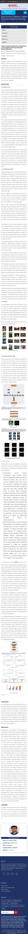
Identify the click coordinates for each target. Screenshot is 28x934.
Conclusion (4, 36)
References (4, 39)
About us (9, 900)
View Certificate (10, 56)
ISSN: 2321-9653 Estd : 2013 (8, 12)
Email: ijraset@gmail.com (13, 1)
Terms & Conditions (5, 891)
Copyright (4, 42)
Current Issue (5, 906)
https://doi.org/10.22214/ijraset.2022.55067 (16, 53)
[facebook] (20, 2)
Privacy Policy (4, 885)
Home (2, 20)
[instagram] (26, 2)
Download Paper (14, 838)
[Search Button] (16, 912)
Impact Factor (5, 903)
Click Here (11, 850)
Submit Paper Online (22, 932)
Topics (3, 908)
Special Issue (14, 906)
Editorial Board (17, 900)
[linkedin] (24, 2)
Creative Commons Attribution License (12, 811)
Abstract (4, 30)
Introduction (5, 33)
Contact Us (3, 1)
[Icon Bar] (25, 12)
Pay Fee (22, 906)
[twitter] (22, 2)
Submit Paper (14, 903)
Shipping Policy (4, 889)
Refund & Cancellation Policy (8, 887)
